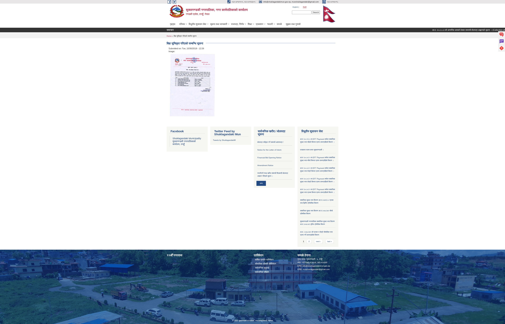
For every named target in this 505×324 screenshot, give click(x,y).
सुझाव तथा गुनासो (293, 24)
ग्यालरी (270, 24)
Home (169, 36)
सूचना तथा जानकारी (218, 24)
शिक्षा (250, 24)
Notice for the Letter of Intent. (269, 150)
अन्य (261, 183)
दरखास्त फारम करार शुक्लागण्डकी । (312, 150)
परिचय (182, 24)
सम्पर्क (279, 24)
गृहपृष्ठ (172, 24)
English (295, 7)
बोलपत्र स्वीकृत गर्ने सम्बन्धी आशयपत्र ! (270, 142)
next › (318, 241)
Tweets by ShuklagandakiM (224, 140)
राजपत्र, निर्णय (237, 24)
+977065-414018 (309, 262)
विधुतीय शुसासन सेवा (197, 24)
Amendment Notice (265, 165)
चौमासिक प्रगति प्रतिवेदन (265, 264)
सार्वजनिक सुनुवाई (262, 268)
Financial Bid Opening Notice (269, 158)
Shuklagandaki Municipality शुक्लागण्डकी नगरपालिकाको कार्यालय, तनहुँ (187, 141)
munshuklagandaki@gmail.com (316, 269)
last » (329, 241)
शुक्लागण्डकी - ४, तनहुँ (314, 259)
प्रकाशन (259, 24)
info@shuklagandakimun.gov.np (316, 266)
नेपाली (304, 7)
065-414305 (322, 262)
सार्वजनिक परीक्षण (262, 272)
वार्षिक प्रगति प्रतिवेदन (264, 259)
